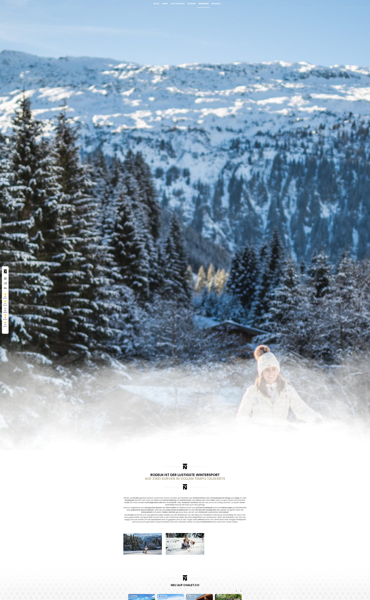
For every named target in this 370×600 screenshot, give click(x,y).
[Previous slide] (236, 591)
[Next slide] (241, 591)
